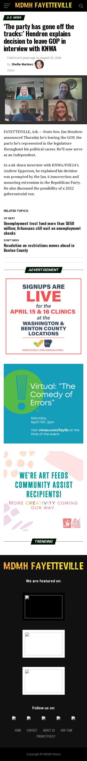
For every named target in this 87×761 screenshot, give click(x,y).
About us (49, 730)
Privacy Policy (46, 736)
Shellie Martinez (22, 64)
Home (18, 730)
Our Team (66, 730)
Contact (32, 730)
